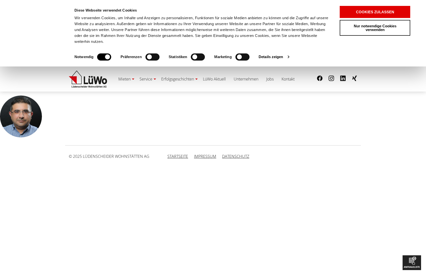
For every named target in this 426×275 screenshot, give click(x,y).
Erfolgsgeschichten (177, 79)
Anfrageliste (412, 262)
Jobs (270, 79)
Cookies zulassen (375, 12)
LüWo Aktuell (214, 79)
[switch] (144, 57)
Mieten (124, 79)
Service (146, 79)
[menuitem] (125, 79)
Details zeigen (271, 57)
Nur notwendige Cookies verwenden (375, 28)
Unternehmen (246, 79)
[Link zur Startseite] (88, 79)
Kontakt (288, 79)
